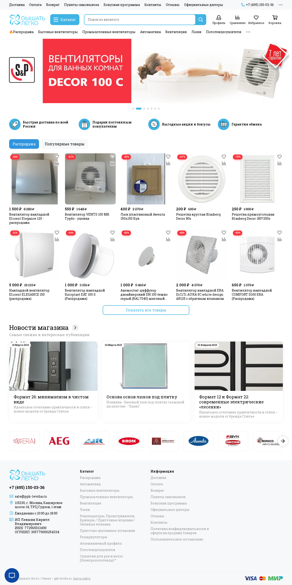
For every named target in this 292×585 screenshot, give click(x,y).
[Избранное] (56, 156)
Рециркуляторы (93, 537)
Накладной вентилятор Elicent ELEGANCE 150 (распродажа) (29, 294)
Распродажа (24, 143)
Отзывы (173, 5)
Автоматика (150, 32)
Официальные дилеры (203, 5)
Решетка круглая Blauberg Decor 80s (198, 216)
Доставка (17, 5)
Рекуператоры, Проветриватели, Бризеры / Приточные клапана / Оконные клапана (107, 520)
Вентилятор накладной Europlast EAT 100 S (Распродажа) (85, 294)
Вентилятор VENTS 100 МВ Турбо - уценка (87, 216)
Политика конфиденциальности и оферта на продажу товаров (180, 531)
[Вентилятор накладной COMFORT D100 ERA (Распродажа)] (257, 254)
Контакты (152, 5)
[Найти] (200, 19)
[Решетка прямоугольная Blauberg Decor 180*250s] (257, 178)
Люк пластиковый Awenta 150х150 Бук (142, 216)
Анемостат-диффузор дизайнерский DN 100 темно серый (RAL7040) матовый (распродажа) (144, 294)
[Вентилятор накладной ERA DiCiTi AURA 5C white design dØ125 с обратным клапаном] (201, 254)
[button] (133, 109)
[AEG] (59, 441)
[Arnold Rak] (163, 441)
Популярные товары (64, 143)
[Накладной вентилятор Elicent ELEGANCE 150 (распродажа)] (34, 254)
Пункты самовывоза (81, 5)
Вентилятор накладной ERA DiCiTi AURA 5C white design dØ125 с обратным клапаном (200, 294)
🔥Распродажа (21, 32)
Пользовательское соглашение (177, 539)
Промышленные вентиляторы (109, 32)
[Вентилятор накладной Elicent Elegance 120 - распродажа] (34, 178)
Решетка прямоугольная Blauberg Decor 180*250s (253, 216)
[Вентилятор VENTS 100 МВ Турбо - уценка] (90, 178)
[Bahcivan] (233, 441)
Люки (196, 32)
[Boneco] (268, 441)
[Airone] (129, 441)
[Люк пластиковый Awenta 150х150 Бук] (146, 178)
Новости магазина (39, 327)
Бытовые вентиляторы (58, 32)
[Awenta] (198, 441)
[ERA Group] (24, 441)
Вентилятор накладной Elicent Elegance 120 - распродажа (29, 218)
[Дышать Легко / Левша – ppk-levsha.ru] (27, 19)
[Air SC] (94, 441)
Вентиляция (176, 32)
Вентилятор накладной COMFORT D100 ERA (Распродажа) (252, 294)
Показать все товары (146, 310)
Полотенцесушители (223, 32)
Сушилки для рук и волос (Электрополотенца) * (101, 558)
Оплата (35, 5)
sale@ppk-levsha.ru (31, 496)
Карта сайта (81, 578)
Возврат (53, 5)
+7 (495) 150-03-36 (260, 5)
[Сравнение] (56, 163)
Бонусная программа (122, 5)
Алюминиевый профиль (101, 543)
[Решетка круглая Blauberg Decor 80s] (201, 178)
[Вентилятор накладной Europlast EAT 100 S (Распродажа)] (90, 254)
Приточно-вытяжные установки (107, 531)
